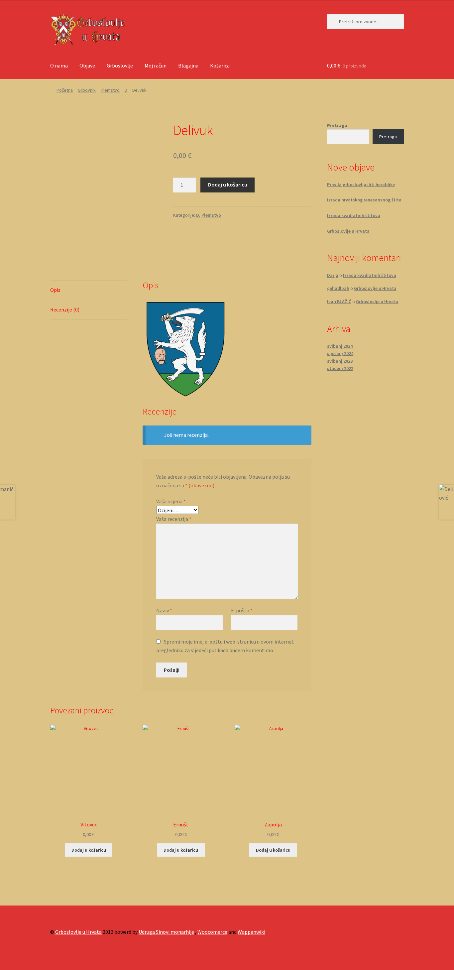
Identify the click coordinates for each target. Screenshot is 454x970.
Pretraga (337, 125)
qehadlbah (338, 288)
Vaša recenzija (173, 519)
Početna (65, 90)
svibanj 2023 (340, 361)
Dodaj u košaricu (227, 184)
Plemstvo (110, 90)
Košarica (220, 65)
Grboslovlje (120, 65)
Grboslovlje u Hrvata (348, 231)
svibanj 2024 (340, 346)
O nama (59, 65)
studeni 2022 (340, 368)
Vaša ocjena (171, 501)
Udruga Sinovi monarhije (166, 931)
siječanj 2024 (340, 353)
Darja (332, 275)
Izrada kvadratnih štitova (353, 215)
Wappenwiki (251, 931)
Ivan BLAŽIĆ (339, 301)
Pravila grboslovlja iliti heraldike (361, 184)
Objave (87, 65)
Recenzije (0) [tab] (64, 309)
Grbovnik (87, 90)
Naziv (164, 610)
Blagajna (188, 65)
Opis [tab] (55, 290)
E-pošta (242, 610)
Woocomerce (212, 931)
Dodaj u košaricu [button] (88, 850)
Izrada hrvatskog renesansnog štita (364, 200)
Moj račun (156, 65)
